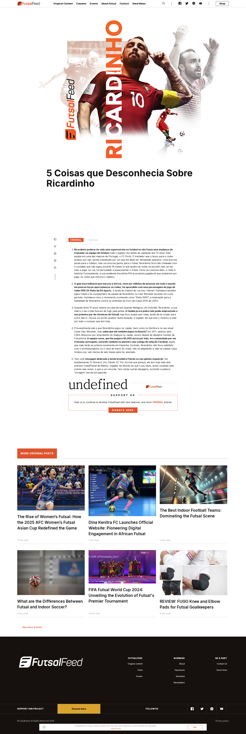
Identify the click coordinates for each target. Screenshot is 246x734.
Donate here (123, 410)
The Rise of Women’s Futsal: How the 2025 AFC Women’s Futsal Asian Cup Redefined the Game (49, 522)
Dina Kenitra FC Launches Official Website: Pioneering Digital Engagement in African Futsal (121, 528)
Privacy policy (222, 721)
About (182, 664)
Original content (135, 664)
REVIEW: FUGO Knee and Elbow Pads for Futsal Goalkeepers (190, 604)
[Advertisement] (123, 217)
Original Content (63, 3)
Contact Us (222, 664)
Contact (124, 3)
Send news (222, 670)
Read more (116, 728)
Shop (222, 3)
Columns (81, 3)
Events (94, 3)
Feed (140, 670)
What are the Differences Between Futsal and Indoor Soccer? (50, 604)
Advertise (180, 676)
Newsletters (179, 682)
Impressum (180, 670)
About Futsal (108, 3)
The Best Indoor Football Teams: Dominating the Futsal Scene (190, 513)
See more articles (32, 627)
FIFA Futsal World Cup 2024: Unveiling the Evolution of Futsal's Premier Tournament (121, 595)
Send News (139, 3)
